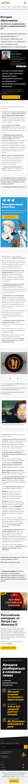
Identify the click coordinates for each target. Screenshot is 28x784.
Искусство (11, 9)
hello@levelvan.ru (6, 753)
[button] (17, 378)
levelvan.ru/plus (13, 93)
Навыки (2, 9)
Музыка (6, 9)
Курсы (2, 764)
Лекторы (3, 767)
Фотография (18, 9)
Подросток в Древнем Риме (11, 562)
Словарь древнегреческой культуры (13, 187)
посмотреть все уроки (11, 97)
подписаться (10, 217)
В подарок (3, 769)
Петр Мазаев (16, 54)
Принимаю (14, 781)
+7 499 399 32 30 (5, 757)
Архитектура (25, 9)
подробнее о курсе (8, 648)
